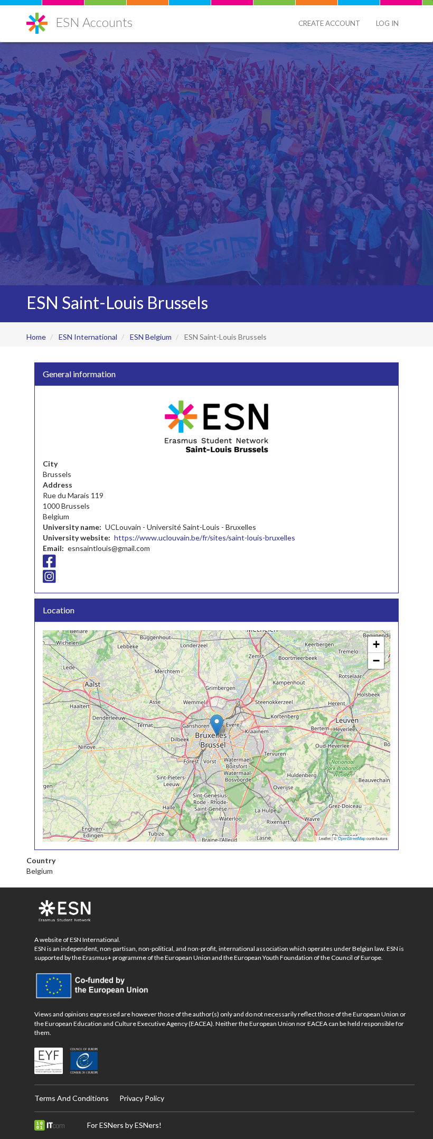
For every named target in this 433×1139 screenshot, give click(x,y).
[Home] (40, 19)
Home (36, 336)
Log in (387, 23)
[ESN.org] (224, 911)
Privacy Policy (141, 1098)
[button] (216, 725)
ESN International (88, 336)
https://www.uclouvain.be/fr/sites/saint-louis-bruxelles (204, 537)
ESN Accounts (94, 22)
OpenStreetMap (351, 838)
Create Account (329, 23)
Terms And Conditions (71, 1098)
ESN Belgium (151, 336)
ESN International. (95, 940)
